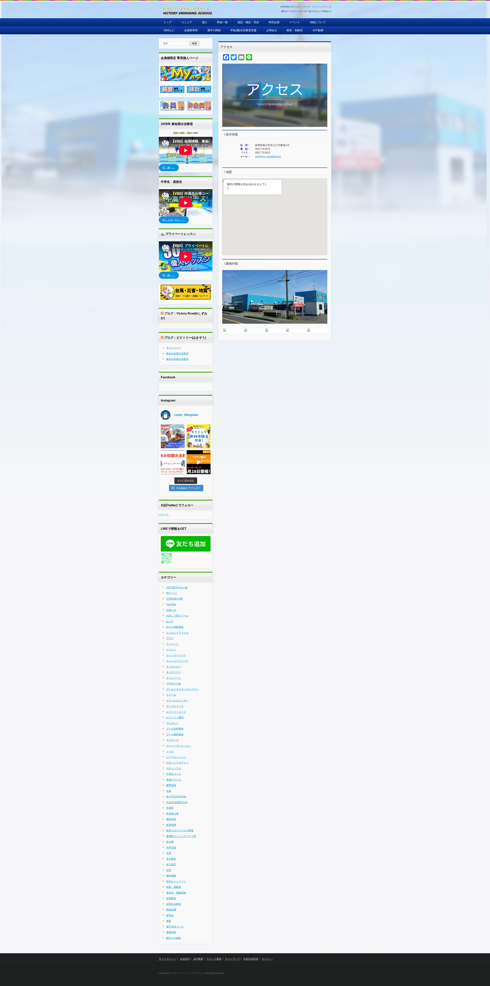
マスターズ (172, 740)
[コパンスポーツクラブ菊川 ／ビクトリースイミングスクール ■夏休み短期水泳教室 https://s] (173, 436)
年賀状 (170, 807)
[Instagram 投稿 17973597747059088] (199, 462)
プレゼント (172, 723)
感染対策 (171, 819)
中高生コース (173, 774)
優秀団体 (171, 785)
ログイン (267, 958)
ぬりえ (170, 621)
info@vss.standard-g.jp (268, 156)
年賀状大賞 (172, 813)
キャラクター (173, 672)
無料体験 (171, 875)
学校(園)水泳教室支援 (243, 30)
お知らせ (171, 610)
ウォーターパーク (176, 655)
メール (170, 751)
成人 (204, 22)
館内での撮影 (173, 938)
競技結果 (171, 909)
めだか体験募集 (175, 627)
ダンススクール (175, 706)
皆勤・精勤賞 (173, 887)
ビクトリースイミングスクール (183, 19)
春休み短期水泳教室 (177, 353)
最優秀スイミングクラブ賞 (181, 836)
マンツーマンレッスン (178, 745)
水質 (168, 853)
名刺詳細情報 (250, 958)
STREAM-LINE (174, 598)
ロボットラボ (173, 768)
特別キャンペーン (176, 881)
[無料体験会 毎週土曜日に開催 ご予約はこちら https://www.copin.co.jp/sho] (199, 436)
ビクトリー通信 (175, 717)
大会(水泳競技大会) (177, 802)
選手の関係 (214, 30)
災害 (168, 870)
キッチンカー (173, 666)
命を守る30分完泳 (176, 796)
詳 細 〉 (169, 167)
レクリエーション (176, 757)
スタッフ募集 (214, 958)
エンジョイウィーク (177, 660)
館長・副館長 (295, 30)
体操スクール (173, 779)
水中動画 (318, 30)
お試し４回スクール (177, 615)
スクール (171, 694)
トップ (168, 22)
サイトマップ (232, 958)
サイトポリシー (167, 958)
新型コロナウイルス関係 (180, 830)
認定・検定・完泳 (248, 22)
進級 (168, 921)
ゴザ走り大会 (173, 683)
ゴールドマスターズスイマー (182, 689)
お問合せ (271, 30)
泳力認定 (171, 864)
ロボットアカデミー (177, 762)
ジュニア (186, 22)
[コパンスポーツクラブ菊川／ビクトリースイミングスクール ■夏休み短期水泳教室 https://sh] (173, 462)
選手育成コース (175, 926)
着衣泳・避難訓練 (176, 892)
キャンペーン (173, 347)
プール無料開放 (175, 734)
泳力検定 (171, 858)
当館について (318, 22)
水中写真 (171, 847)
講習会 (170, 915)
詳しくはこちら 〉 (174, 219)
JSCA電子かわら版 (177, 587)
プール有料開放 (175, 728)
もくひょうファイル (177, 632)
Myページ (171, 593)
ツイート (164, 514)
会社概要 (198, 958)
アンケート (172, 644)
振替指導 (171, 824)
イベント (294, 22)
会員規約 (185, 958)
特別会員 (274, 22)
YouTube (171, 604)
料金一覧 (222, 22)
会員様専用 (191, 30)
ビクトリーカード (176, 711)
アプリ (170, 638)
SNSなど (169, 30)
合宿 (168, 791)
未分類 (170, 841)
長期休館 (171, 932)
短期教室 (171, 898)
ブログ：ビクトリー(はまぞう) (185, 337)
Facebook (168, 377)
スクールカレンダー (177, 700)
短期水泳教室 (173, 904)
